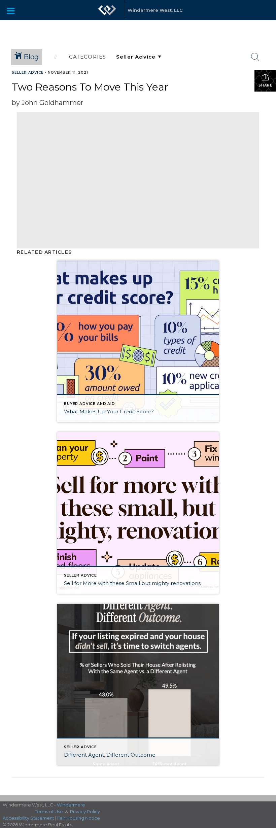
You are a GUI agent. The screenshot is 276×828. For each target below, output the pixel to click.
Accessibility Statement (28, 818)
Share (265, 85)
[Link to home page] (107, 13)
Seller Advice (27, 72)
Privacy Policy (85, 811)
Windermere (71, 804)
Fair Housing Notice (78, 818)
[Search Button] (255, 57)
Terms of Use (49, 811)
